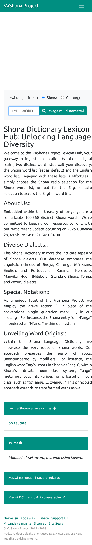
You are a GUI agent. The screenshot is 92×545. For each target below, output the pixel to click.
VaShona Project (21, 5)
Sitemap (40, 523)
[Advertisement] (46, 53)
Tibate (44, 518)
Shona (51, 98)
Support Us (59, 518)
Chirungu (73, 98)
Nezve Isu (11, 518)
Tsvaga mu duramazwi (65, 111)
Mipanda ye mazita (17, 523)
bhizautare (17, 423)
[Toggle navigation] (81, 5)
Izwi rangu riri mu (23, 98)
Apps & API (29, 518)
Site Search (57, 523)
